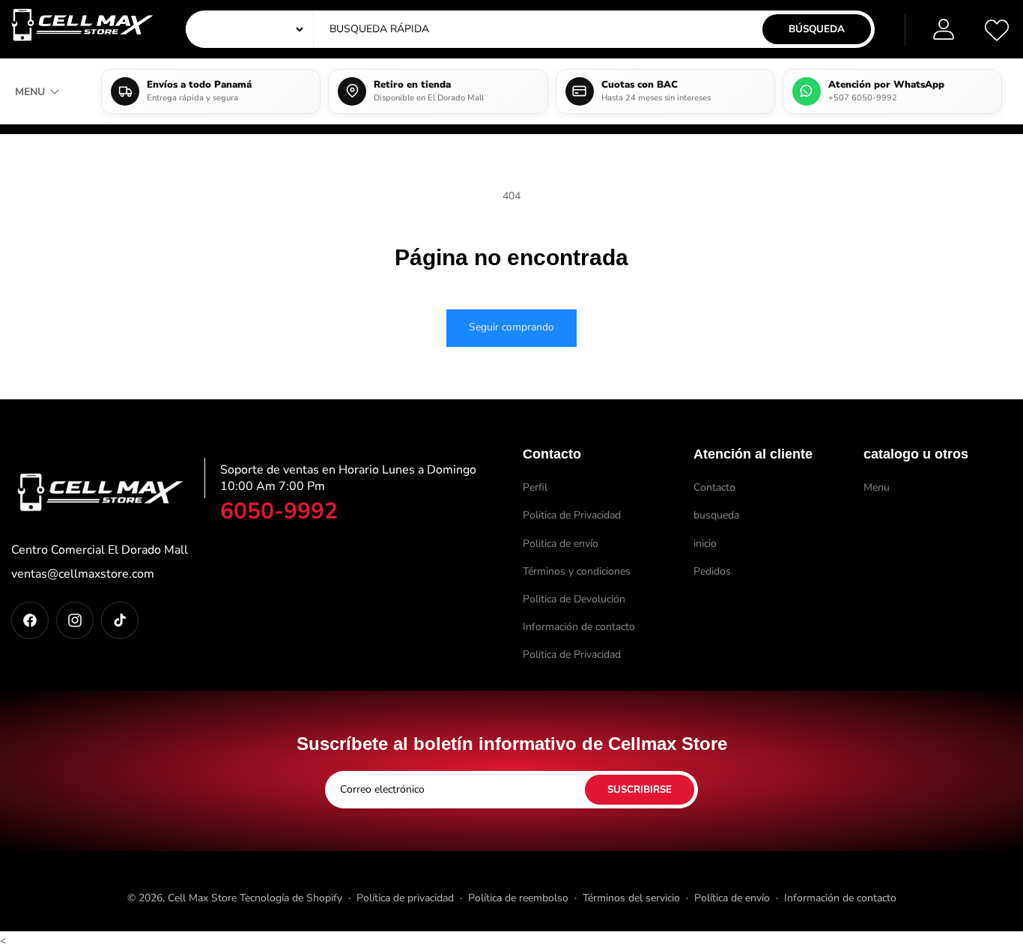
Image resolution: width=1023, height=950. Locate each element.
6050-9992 (279, 511)
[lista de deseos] (997, 29)
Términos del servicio (631, 898)
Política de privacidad (405, 898)
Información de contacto (579, 627)
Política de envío (732, 898)
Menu (876, 487)
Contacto (714, 487)
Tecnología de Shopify (291, 898)
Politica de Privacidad (572, 515)
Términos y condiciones (577, 571)
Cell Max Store (202, 898)
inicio (705, 543)
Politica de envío (560, 543)
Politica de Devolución (574, 599)
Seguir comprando (511, 327)
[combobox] (468, 29)
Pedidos (712, 571)
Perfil (535, 487)
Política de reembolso (518, 898)
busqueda (716, 515)
